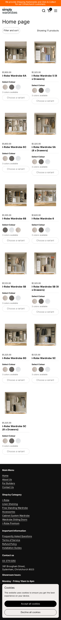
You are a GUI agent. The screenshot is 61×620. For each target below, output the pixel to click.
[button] (43, 10)
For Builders (8, 483)
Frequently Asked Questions (17, 536)
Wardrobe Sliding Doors (14, 519)
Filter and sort (11, 30)
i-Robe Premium (10, 523)
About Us (7, 479)
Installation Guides (12, 547)
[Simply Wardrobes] (9, 11)
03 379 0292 (9, 560)
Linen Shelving (10, 504)
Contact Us (8, 487)
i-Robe (5, 500)
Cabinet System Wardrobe (16, 515)
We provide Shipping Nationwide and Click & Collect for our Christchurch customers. (30, 3)
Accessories (8, 511)
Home (5, 475)
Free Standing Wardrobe (15, 507)
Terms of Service (11, 540)
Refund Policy (9, 544)
